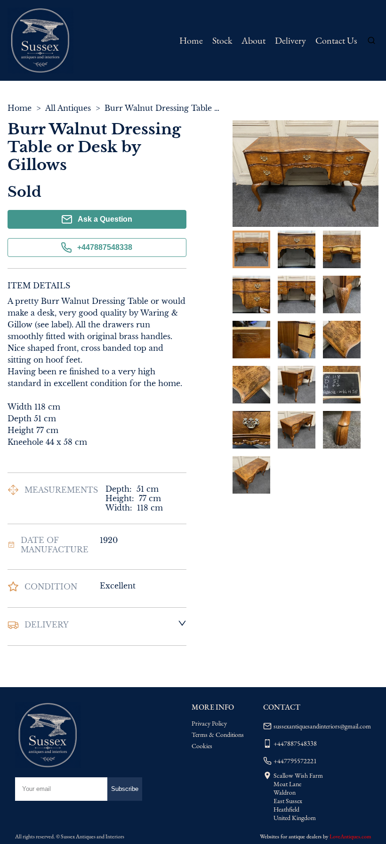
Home (191, 40)
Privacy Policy (209, 723)
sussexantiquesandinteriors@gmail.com (322, 726)
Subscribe (124, 788)
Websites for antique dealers (291, 836)
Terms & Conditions (218, 734)
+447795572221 (295, 761)
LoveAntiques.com (350, 836)
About (253, 40)
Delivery (290, 40)
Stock (222, 40)
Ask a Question (105, 219)
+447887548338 (104, 247)
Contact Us (336, 40)
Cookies (202, 746)
